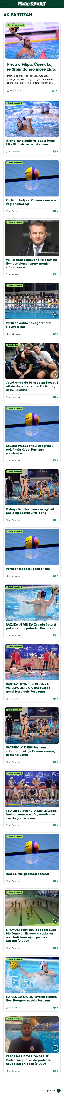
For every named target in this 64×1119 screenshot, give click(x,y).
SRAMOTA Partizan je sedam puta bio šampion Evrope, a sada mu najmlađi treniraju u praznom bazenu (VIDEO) (31, 935)
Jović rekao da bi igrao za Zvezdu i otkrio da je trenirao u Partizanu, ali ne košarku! (32, 386)
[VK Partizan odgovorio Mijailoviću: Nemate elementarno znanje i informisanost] (32, 238)
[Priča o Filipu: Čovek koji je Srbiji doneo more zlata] (32, 40)
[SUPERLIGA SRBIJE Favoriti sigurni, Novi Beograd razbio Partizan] (32, 975)
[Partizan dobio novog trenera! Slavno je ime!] (32, 301)
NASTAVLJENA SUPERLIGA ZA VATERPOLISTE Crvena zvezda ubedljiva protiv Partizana (28, 687)
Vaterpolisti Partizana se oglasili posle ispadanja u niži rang (30, 511)
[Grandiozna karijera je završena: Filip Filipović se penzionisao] (32, 119)
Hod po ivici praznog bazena (27, 874)
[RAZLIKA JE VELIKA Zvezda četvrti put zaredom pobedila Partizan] (32, 603)
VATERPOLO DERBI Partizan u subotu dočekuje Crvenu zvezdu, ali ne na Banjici (30, 751)
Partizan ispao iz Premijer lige (28, 569)
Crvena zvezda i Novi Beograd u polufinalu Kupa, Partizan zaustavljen (30, 449)
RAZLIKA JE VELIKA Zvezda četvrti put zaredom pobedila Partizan (31, 626)
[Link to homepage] (32, 4)
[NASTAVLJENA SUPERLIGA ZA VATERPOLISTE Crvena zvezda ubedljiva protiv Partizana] (32, 662)
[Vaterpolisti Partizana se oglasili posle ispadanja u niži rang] (32, 487)
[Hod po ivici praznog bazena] (32, 852)
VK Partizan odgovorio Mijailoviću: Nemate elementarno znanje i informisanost (31, 263)
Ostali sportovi (16, 25)
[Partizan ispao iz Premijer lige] (32, 547)
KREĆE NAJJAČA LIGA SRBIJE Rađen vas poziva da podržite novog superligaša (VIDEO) (28, 1060)
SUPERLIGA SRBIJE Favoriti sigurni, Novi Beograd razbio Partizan (31, 998)
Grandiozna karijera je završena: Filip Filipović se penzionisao (30, 142)
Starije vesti (48, 1090)
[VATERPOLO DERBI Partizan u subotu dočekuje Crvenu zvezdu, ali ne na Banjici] (32, 725)
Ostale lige (13, 345)
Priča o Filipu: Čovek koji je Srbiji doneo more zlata (31, 67)
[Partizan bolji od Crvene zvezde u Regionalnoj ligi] (32, 178)
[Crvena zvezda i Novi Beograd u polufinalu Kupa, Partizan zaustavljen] (32, 424)
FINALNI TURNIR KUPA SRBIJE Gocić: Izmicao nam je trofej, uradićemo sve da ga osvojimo (31, 814)
